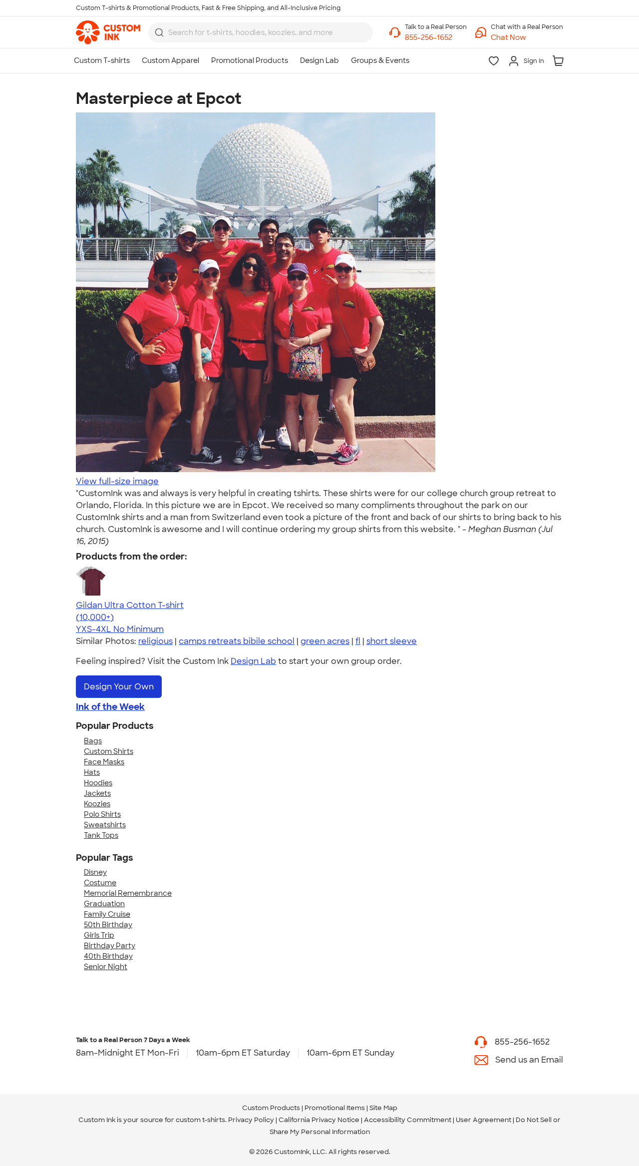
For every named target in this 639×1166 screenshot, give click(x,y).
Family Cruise (107, 914)
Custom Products (271, 1108)
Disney (95, 872)
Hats (92, 772)
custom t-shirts (200, 1120)
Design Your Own (119, 686)
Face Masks (104, 761)
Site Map (383, 1108)
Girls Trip (99, 935)
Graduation (104, 903)
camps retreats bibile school (237, 641)
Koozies (97, 803)
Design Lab (253, 661)
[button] (527, 37)
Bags (93, 740)
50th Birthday (108, 924)
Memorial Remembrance (128, 893)
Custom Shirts (108, 751)
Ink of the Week (110, 707)
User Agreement (483, 1120)
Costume (100, 882)
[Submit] (159, 32)
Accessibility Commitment (407, 1120)
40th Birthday (108, 956)
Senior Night (105, 966)
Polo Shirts (102, 814)
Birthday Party (109, 945)
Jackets (97, 793)
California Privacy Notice (319, 1120)
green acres (325, 641)
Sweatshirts (105, 824)
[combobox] (260, 32)
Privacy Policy (251, 1120)
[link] (108, 32)
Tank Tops (101, 835)
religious (155, 641)
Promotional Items (335, 1108)
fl (357, 641)
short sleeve (391, 641)
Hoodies (98, 782)
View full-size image (117, 481)
